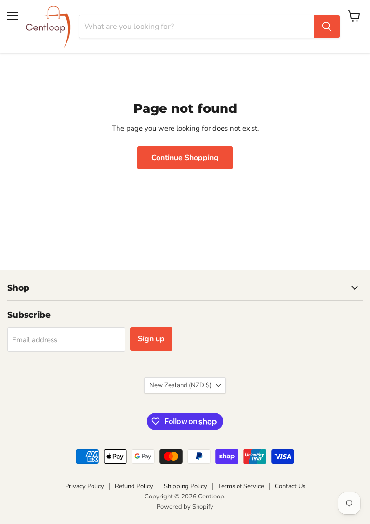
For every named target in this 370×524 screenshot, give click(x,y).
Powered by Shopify (185, 506)
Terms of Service (241, 486)
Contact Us (290, 486)
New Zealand (180, 385)
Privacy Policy (84, 486)
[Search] (327, 26)
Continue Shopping (185, 157)
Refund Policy (134, 486)
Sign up (151, 339)
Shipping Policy (185, 486)
